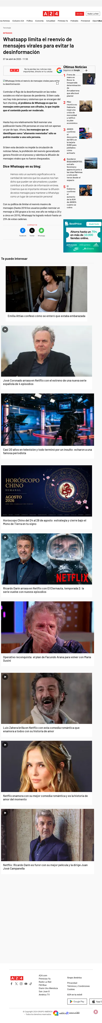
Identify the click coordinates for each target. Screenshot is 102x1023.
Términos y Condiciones (78, 986)
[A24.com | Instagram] (21, 983)
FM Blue (42, 985)
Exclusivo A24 (18, 21)
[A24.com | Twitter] (16, 983)
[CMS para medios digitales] (73, 1013)
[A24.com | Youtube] (26, 983)
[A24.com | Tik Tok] (30, 983)
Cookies (71, 989)
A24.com (43, 975)
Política (30, 21)
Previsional (85, 21)
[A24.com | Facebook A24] (11, 983)
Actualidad (50, 21)
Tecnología (7, 28)
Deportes (96, 21)
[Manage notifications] (96, 1012)
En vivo (80, 14)
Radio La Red (93, 14)
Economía (39, 21)
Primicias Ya (63, 21)
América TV (44, 994)
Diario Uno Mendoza (48, 988)
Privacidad (72, 983)
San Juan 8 (44, 991)
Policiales (74, 21)
